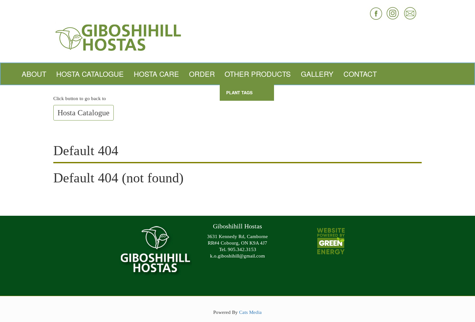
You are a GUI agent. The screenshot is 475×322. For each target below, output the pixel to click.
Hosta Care (156, 74)
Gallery (317, 74)
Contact (360, 74)
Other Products (258, 74)
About (34, 74)
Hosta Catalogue (90, 74)
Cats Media (250, 312)
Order (202, 74)
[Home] (237, 36)
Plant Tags (239, 92)
